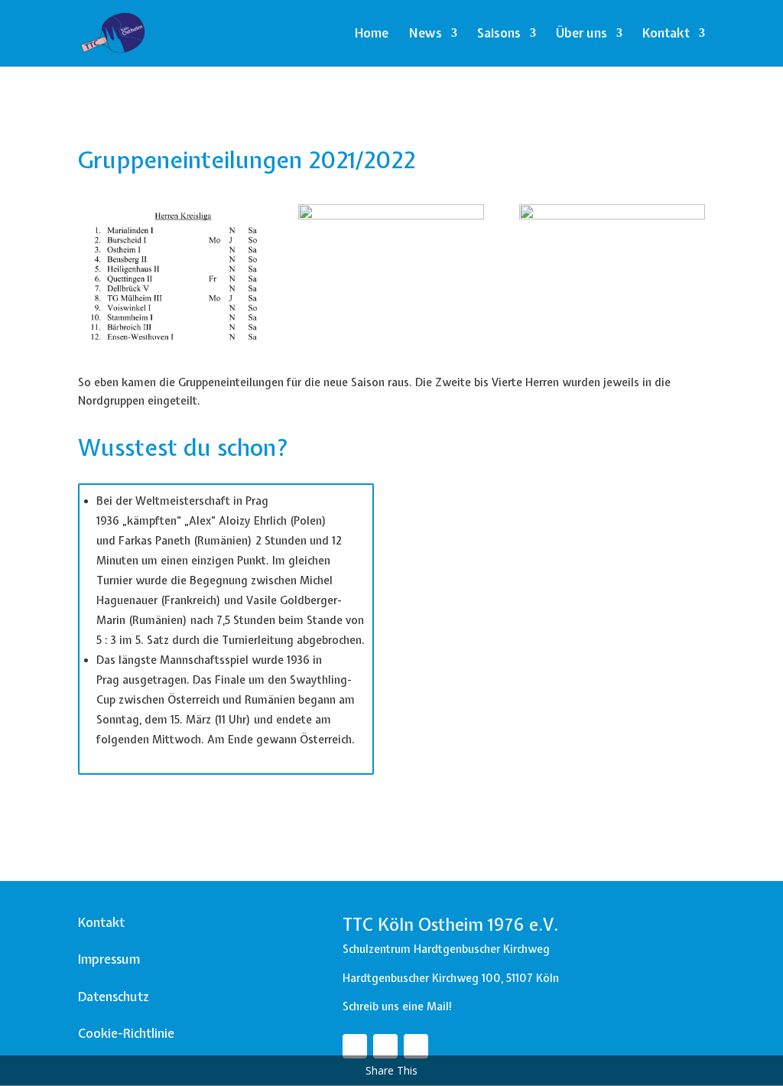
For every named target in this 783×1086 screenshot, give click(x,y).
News (425, 34)
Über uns (581, 34)
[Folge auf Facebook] (355, 1046)
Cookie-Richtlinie (126, 1033)
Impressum (109, 959)
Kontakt (666, 34)
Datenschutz (113, 996)
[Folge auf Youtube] (416, 1046)
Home (371, 34)
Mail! (440, 1006)
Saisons (499, 34)
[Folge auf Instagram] (385, 1046)
